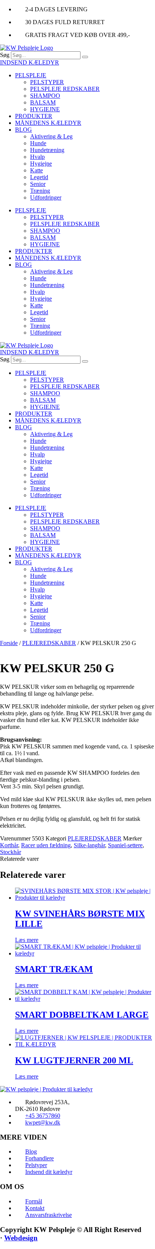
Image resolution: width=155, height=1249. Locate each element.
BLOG (23, 129)
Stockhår (10, 852)
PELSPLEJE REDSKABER (65, 89)
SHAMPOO (45, 95)
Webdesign (21, 1238)
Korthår (9, 845)
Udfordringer (45, 197)
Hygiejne (41, 163)
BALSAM (43, 102)
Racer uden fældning (46, 845)
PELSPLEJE (30, 75)
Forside (9, 643)
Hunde (38, 143)
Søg (4, 55)
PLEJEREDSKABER (49, 643)
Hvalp (37, 157)
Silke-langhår (89, 845)
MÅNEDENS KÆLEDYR (48, 123)
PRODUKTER (33, 116)
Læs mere (26, 940)
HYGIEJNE (45, 109)
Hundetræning (47, 150)
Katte (36, 170)
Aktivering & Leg (51, 136)
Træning (40, 190)
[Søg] (85, 57)
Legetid (39, 177)
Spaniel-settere (125, 845)
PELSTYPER (47, 82)
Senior (38, 184)
